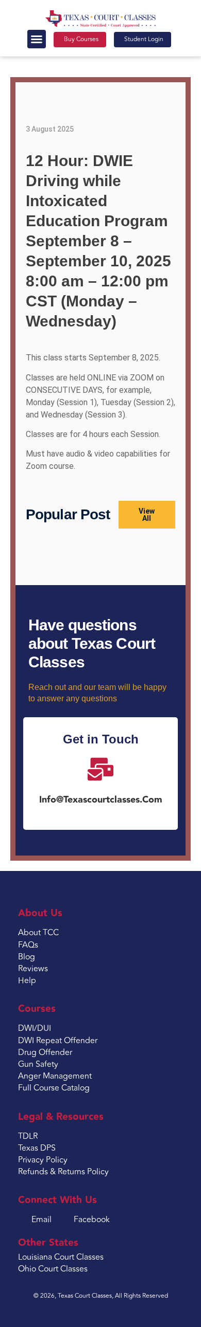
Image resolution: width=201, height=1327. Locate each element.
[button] (36, 39)
